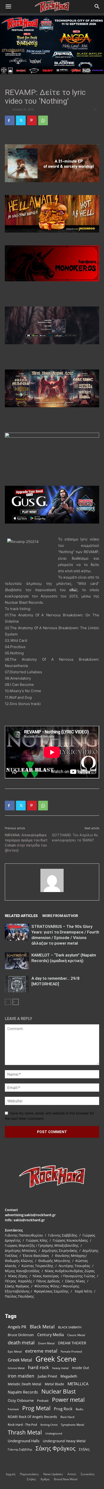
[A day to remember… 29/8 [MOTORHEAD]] (17, 984)
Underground (53, 1433)
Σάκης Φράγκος (55, 1448)
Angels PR (17, 1326)
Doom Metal (46, 1343)
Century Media (50, 1334)
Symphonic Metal (72, 1425)
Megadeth (68, 1376)
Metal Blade (54, 1384)
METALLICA (78, 1383)
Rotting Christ (49, 1424)
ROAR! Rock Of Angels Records (32, 1416)
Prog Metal (36, 1408)
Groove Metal (16, 1368)
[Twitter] (21, 120)
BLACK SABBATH (70, 1327)
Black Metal (42, 1326)
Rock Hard (67, 1417)
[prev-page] (8, 1002)
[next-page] (16, 1002)
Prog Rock (63, 1408)
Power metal (68, 1399)
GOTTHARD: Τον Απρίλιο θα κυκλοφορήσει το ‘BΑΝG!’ (75, 837)
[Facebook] (10, 120)
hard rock (38, 1367)
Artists (71, 1474)
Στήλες (84, 1449)
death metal (21, 1342)
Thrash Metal (25, 1432)
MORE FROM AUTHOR (60, 916)
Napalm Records (23, 1392)
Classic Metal (76, 1335)
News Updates (53, 1474)
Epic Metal (15, 1351)
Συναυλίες (88, 1474)
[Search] (97, 6)
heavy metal (60, 1368)
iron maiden (21, 1375)
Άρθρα (45, 1479)
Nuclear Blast (58, 1391)
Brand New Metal (65, 1479)
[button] (8, 6)
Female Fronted (71, 1351)
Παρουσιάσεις (29, 1474)
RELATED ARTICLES (21, 916)
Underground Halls (23, 1440)
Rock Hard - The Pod (22, 1424)
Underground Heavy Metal (64, 1441)
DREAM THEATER (72, 1343)
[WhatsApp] (43, 120)
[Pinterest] (32, 120)
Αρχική (10, 1474)
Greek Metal (20, 1360)
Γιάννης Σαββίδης (20, 1449)
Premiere (13, 1409)
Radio (79, 1409)
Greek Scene (56, 1359)
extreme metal (41, 1350)
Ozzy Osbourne (21, 1400)
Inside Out (80, 1367)
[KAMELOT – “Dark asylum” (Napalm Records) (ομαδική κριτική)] (17, 960)
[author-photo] (52, 892)
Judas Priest (47, 1376)
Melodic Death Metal (24, 1384)
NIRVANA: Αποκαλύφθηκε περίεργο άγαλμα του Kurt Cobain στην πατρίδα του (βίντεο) (26, 843)
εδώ (72, 590)
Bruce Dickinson (21, 1334)
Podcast (43, 1400)
